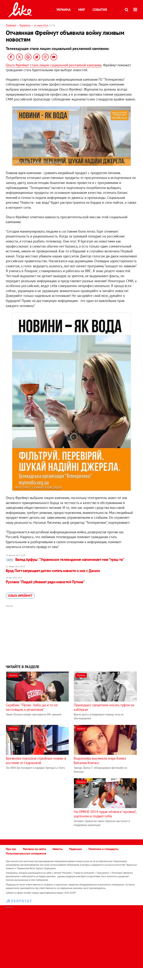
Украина (63, 9)
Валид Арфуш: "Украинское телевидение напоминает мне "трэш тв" (65, 559)
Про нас (11, 849)
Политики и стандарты (103, 849)
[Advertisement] (71, 634)
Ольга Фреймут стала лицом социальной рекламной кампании (53, 65)
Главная (11, 25)
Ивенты (58, 849)
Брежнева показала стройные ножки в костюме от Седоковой (36, 760)
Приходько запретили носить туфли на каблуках (104, 707)
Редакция (75, 849)
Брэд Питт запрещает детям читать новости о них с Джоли (53, 570)
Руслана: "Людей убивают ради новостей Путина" (45, 581)
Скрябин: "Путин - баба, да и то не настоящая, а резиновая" (32, 707)
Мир (81, 9)
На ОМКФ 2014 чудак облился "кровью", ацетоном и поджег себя (105, 814)
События (100, 9)
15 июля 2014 (41, 25)
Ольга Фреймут (20, 596)
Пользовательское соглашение (26, 853)
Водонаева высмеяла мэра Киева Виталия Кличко (100, 760)
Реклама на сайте (34, 849)
